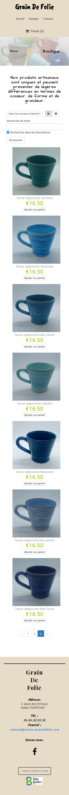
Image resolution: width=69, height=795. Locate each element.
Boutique (34, 18)
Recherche (15, 140)
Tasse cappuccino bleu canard (34, 335)
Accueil (20, 18)
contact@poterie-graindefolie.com (34, 729)
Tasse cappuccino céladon (34, 403)
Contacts (48, 18)
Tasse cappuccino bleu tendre (35, 540)
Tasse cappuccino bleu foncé (34, 609)
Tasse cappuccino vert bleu (34, 198)
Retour (14, 51)
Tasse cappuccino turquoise (34, 266)
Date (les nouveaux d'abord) (24, 113)
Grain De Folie (34, 6)
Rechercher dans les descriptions (30, 132)
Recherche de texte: (19, 120)
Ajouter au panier (34, 209)
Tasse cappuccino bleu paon (34, 472)
